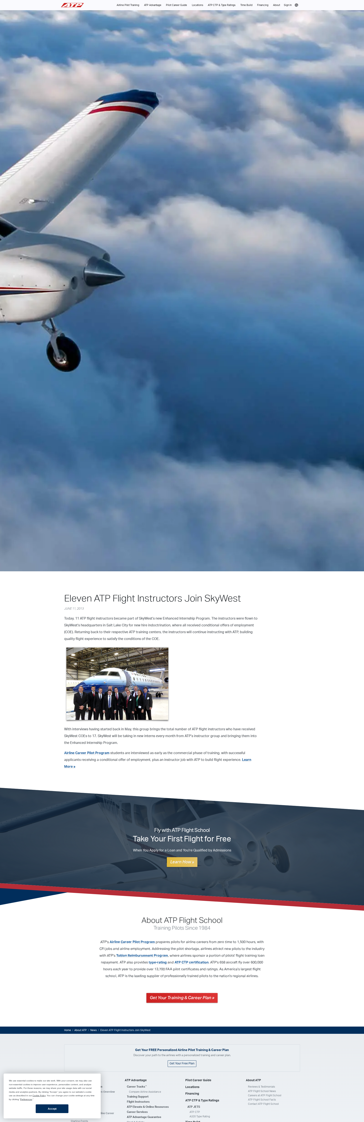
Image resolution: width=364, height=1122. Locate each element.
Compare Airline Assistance (145, 1092)
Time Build (246, 5)
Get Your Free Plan (182, 1063)
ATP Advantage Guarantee (144, 1117)
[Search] (296, 5)
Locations (197, 5)
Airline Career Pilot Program (86, 753)
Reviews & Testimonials (261, 1086)
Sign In (288, 5)
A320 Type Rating (200, 1116)
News (93, 1030)
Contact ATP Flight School (263, 1104)
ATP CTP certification (191, 962)
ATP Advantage (152, 5)
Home (67, 1030)
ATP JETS (193, 1107)
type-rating (158, 962)
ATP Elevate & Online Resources (148, 1107)
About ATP (80, 1030)
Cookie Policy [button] (39, 1095)
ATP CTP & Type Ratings (221, 5)
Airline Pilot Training (128, 5)
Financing (262, 5)
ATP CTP (195, 1112)
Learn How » (182, 862)
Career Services (137, 1112)
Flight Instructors (138, 1102)
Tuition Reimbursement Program (142, 955)
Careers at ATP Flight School (264, 1095)
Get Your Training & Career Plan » (182, 998)
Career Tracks (137, 1086)
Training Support (138, 1096)
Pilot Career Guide (176, 5)
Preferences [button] (26, 1099)
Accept (52, 1108)
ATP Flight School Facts (262, 1099)
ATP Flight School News (262, 1091)
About (276, 5)
